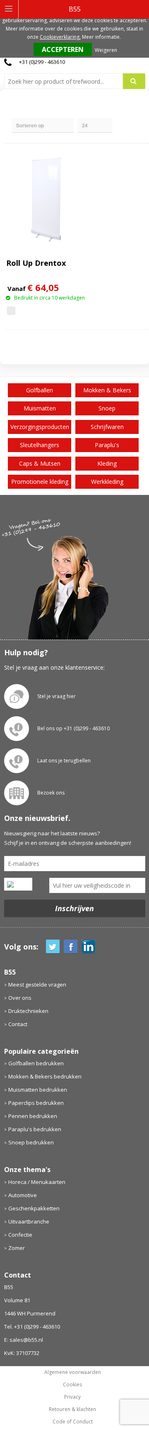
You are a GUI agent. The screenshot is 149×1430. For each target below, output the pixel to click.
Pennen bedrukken (32, 1116)
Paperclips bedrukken (36, 1102)
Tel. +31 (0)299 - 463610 (32, 1326)
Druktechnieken (28, 1011)
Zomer (16, 1248)
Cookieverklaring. (60, 36)
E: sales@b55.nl (23, 1339)
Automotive (22, 1195)
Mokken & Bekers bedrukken (45, 1076)
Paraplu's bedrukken (34, 1129)
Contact (17, 1024)
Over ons (19, 997)
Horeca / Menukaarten (36, 1182)
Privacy (72, 1397)
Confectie (20, 1234)
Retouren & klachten (72, 1409)
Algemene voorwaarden (72, 1372)
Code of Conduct (73, 1422)
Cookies (72, 1384)
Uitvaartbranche (28, 1221)
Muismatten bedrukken (37, 1089)
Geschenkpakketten (34, 1208)
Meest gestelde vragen (37, 984)
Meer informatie (101, 36)
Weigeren (106, 50)
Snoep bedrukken (31, 1142)
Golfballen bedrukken (36, 1063)
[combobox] (67, 81)
